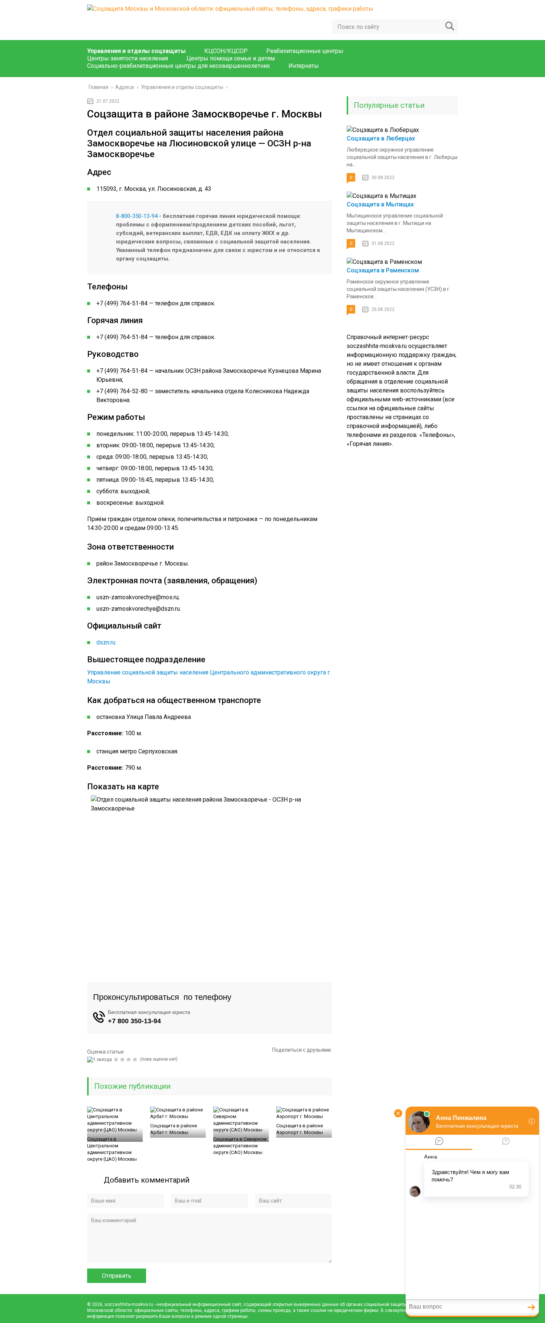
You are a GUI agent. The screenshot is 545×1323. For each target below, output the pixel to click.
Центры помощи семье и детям (230, 58)
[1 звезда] (100, 1059)
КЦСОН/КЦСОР (226, 50)
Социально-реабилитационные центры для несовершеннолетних (178, 65)
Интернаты (303, 65)
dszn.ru (105, 642)
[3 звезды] (123, 1059)
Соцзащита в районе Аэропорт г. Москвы (299, 1129)
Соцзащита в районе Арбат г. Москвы (173, 1129)
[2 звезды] (117, 1059)
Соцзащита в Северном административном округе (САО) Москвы (240, 1145)
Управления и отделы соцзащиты (136, 50)
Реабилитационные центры (304, 50)
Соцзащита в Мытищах (380, 204)
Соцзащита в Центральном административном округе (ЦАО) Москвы (112, 1149)
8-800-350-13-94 (137, 216)
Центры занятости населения (127, 58)
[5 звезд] (136, 1059)
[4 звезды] (129, 1059)
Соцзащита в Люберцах (381, 138)
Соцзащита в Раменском (383, 270)
